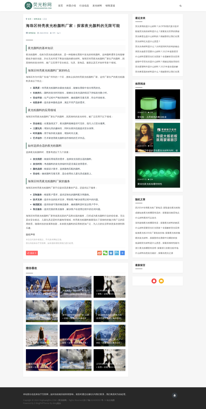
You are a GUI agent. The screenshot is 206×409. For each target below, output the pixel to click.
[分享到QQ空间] (111, 253)
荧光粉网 (38, 5)
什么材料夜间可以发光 (145, 217)
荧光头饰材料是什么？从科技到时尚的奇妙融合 (157, 46)
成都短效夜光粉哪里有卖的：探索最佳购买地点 (157, 212)
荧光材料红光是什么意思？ (147, 41)
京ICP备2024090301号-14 (94, 400)
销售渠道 (110, 5)
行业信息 (84, 5)
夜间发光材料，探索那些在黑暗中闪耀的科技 (156, 237)
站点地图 (111, 400)
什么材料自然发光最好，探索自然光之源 (154, 253)
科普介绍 (71, 5)
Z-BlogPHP (38, 403)
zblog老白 (57, 403)
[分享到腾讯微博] (116, 253)
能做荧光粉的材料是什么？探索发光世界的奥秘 (157, 31)
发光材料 (97, 5)
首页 (60, 5)
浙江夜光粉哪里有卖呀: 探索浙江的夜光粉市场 (156, 248)
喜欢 (33, 253)
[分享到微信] (105, 253)
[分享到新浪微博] (99, 253)
